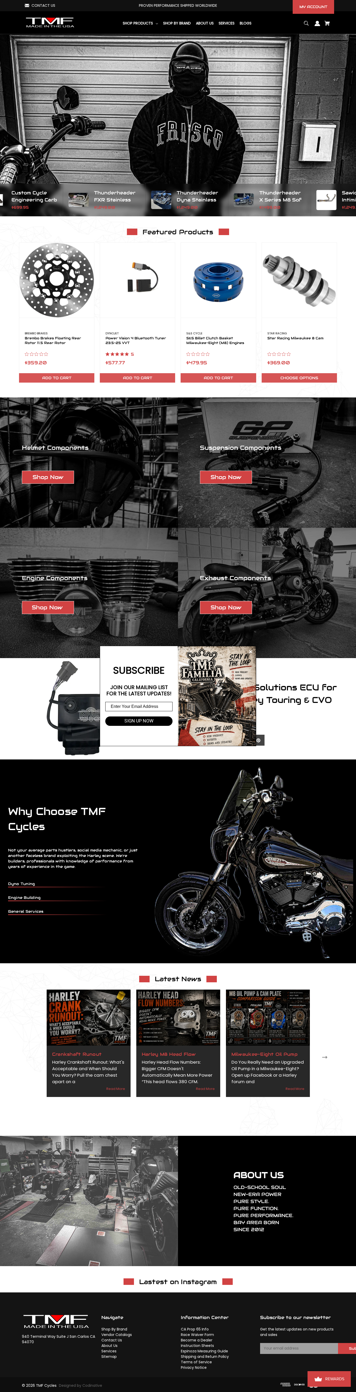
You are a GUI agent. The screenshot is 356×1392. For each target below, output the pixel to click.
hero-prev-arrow (5, 200)
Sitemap (109, 1356)
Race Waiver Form (197, 1334)
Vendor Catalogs (116, 1334)
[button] (48, 477)
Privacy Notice (194, 1367)
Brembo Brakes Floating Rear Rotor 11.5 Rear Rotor (53, 340)
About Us (109, 1345)
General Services (26, 911)
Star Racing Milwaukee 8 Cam (295, 338)
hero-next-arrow (351, 200)
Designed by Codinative (80, 1385)
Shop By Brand (114, 1329)
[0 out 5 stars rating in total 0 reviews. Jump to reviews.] (38, 354)
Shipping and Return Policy (205, 1356)
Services (108, 1351)
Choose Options (299, 378)
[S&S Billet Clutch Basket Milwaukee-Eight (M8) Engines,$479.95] (218, 280)
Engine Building (24, 897)
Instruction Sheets (197, 1345)
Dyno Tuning (21, 883)
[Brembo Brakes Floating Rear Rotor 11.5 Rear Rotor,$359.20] (56, 280)
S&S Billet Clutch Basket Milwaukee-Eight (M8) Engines (215, 340)
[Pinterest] (258, 740)
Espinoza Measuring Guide (204, 1351)
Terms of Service (196, 1362)
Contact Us (111, 1340)
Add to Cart (56, 378)
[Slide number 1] (178, 125)
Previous (30, 1057)
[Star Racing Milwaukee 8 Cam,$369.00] (299, 280)
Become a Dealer (196, 1340)
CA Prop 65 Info (195, 1329)
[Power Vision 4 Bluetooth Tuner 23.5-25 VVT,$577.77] (137, 280)
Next (326, 1057)
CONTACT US (43, 5)
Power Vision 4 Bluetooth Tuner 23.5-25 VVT (136, 340)
